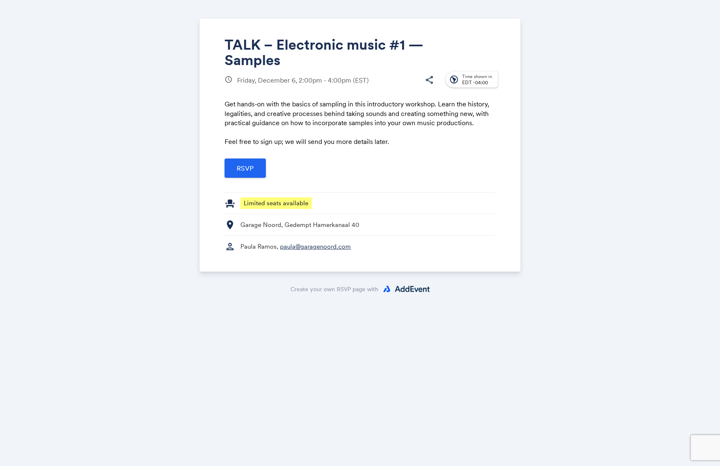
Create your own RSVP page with (334, 289)
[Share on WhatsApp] (413, 86)
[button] (429, 80)
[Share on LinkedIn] (397, 86)
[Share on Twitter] (381, 86)
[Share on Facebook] (365, 86)
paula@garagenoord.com (315, 246)
